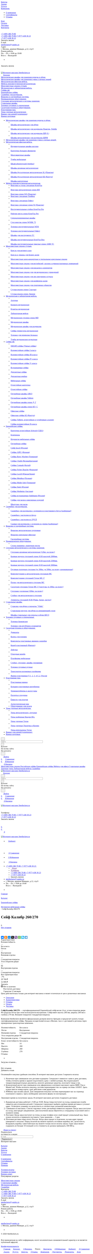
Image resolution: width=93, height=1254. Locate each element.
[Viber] (16, 937)
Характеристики (12, 1000)
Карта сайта (6, 1236)
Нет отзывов (6, 928)
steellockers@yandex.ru (10, 45)
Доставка (9, 1006)
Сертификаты (11, 15)
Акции (4, 1148)
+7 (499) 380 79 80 (8, 34)
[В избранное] (2, 930)
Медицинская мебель (10, 1185)
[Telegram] (26, 937)
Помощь (4, 1165)
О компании (11, 13)
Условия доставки (8, 1172)
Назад (14, 868)
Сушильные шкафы (9, 1183)
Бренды (4, 1150)
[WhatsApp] (19, 937)
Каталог (4, 1146)
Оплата (9, 1004)
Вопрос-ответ (6, 1174)
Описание (10, 998)
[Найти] (3, 753)
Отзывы (9, 17)
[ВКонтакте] (2, 937)
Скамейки (5, 1187)
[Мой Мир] (9, 937)
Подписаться (7, 1139)
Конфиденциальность (10, 1246)
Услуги (4, 1152)
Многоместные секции (10, 1181)
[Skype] (22, 937)
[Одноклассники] (5, 937)
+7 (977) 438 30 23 (8, 38)
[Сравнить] (2, 932)
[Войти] (2, 824)
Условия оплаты (7, 1170)
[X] (12, 937)
